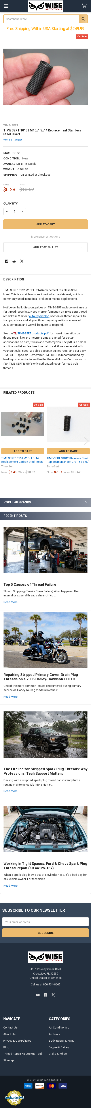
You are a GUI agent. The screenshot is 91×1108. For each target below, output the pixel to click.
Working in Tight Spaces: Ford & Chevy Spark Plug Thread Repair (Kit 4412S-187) (45, 866)
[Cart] (85, 5)
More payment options (45, 236)
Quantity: (11, 203)
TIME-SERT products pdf (33, 333)
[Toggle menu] (6, 6)
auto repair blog (39, 316)
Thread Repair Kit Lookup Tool (22, 1053)
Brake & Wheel (58, 1053)
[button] (45, 247)
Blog (6, 1047)
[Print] (14, 261)
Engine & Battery (59, 1047)
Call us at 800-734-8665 (45, 984)
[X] (22, 261)
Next (86, 441)
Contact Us (10, 1027)
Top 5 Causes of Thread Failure (30, 584)
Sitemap (8, 1060)
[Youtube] (38, 995)
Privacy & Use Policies (17, 1040)
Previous (4, 441)
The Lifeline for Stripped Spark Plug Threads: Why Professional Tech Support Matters (45, 771)
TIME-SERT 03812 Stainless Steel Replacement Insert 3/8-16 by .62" (68, 460)
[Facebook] (6, 261)
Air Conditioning (59, 1027)
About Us (9, 1034)
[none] (45, 76)
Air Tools (54, 1034)
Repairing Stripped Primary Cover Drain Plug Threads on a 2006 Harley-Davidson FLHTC (41, 677)
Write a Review (12, 139)
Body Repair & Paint (61, 1040)
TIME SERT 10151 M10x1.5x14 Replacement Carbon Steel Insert (22, 460)
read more (10, 602)
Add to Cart (22, 451)
